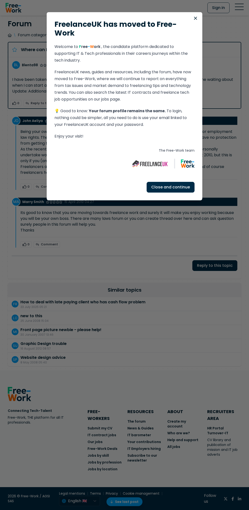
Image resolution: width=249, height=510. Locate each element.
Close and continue (170, 187)
